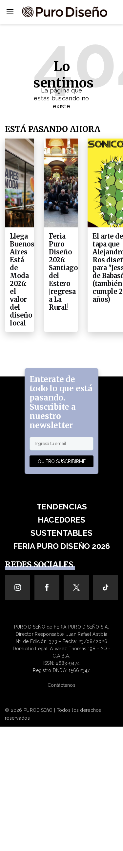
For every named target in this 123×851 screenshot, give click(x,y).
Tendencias (61, 506)
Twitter (76, 587)
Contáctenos (61, 685)
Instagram (17, 587)
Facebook (47, 587)
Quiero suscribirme (62, 461)
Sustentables (61, 533)
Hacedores (61, 520)
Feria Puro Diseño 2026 (61, 546)
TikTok (105, 587)
